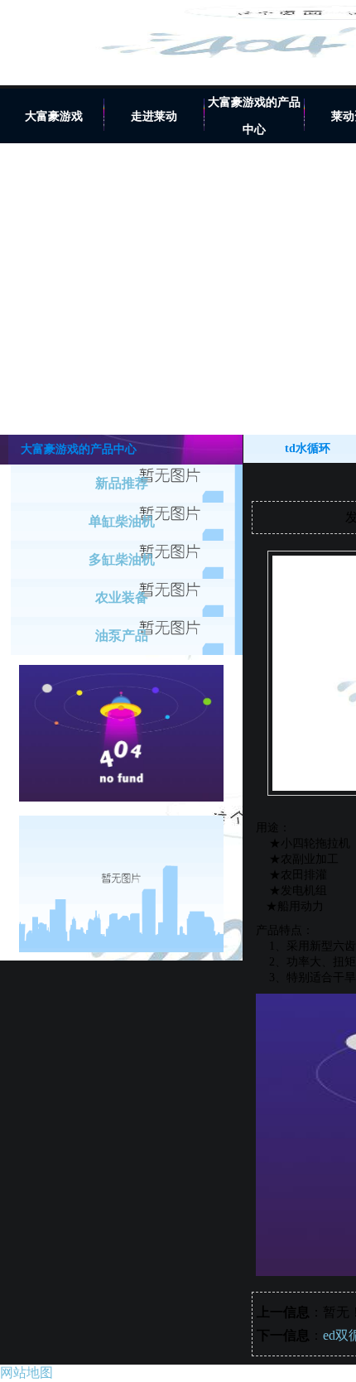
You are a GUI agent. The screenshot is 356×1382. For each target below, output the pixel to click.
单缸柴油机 (122, 521)
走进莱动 (154, 116)
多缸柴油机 (122, 559)
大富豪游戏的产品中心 (254, 116)
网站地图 (26, 1372)
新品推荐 (121, 483)
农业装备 (121, 597)
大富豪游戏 (54, 116)
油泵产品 (121, 635)
